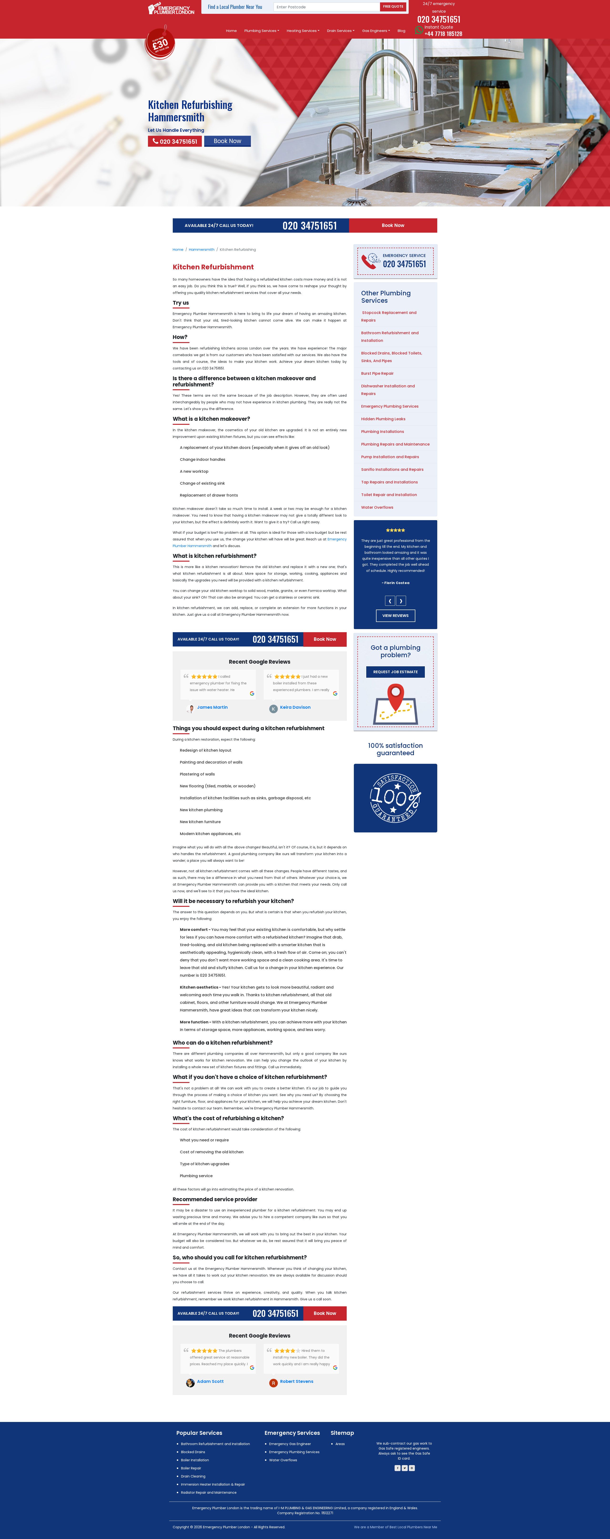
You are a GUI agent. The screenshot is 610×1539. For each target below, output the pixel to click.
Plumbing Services (260, 30)
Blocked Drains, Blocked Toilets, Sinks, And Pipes (391, 357)
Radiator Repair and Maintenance (209, 1492)
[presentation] (390, 601)
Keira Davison (295, 707)
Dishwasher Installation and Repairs (388, 389)
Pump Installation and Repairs (390, 457)
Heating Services (302, 30)
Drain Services (339, 30)
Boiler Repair (191, 1468)
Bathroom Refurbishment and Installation (390, 336)
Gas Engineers (374, 30)
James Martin (212, 707)
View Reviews (395, 615)
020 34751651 (178, 142)
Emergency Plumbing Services (390, 406)
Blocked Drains (193, 1452)
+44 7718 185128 (443, 33)
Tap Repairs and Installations (389, 482)
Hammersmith (201, 249)
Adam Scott (210, 1381)
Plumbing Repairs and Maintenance (395, 444)
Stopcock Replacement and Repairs (389, 316)
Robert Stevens (296, 1381)
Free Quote (393, 6)
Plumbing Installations (382, 431)
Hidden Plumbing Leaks (383, 419)
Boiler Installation (195, 1460)
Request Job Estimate (395, 672)
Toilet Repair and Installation (389, 495)
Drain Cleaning (193, 1476)
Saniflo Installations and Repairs (392, 469)
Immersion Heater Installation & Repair (213, 1484)
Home (231, 30)
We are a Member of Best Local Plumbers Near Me (395, 1527)
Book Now (393, 225)
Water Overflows (377, 507)
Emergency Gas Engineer (290, 1444)
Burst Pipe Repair (377, 373)
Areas (340, 1444)
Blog (401, 30)
